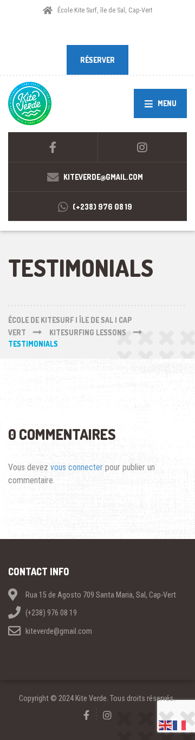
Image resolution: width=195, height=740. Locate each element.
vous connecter (76, 467)
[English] (166, 724)
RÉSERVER (97, 59)
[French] (180, 724)
